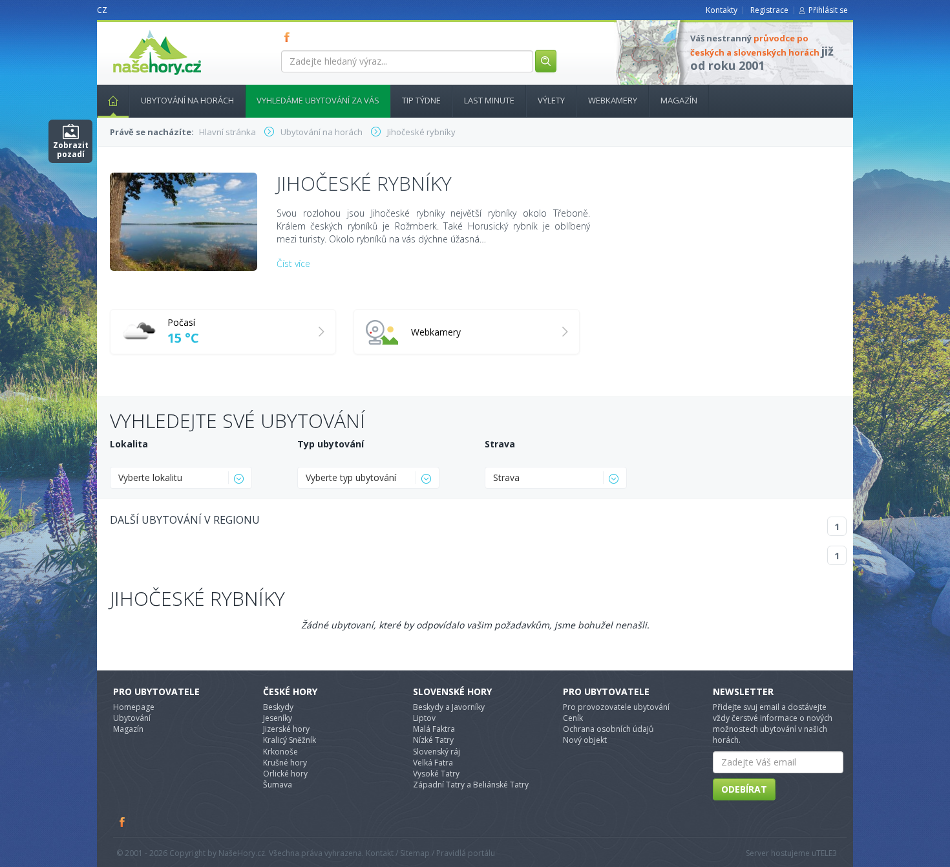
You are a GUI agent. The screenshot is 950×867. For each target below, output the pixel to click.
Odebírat (744, 789)
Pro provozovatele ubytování (616, 706)
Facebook (123, 822)
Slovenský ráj (436, 751)
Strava (500, 444)
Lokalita (129, 444)
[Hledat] (545, 61)
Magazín (678, 100)
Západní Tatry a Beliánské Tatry (471, 784)
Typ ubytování (330, 444)
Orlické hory (285, 773)
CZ (102, 10)
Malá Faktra (434, 728)
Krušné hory (285, 762)
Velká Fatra (433, 762)
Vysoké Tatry (436, 773)
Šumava (277, 784)
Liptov (424, 717)
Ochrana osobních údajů (608, 728)
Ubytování (132, 717)
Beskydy (278, 706)
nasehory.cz (134, 30)
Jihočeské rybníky (197, 598)
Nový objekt (585, 739)
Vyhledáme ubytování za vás (318, 100)
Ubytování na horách (187, 100)
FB (289, 37)
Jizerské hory (286, 728)
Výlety (551, 100)
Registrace (769, 10)
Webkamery (612, 100)
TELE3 (826, 853)
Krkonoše (280, 751)
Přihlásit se (828, 10)
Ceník (573, 717)
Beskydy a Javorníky (449, 706)
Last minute (489, 100)
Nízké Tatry (433, 739)
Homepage (133, 706)
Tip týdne (421, 100)
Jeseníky (277, 717)
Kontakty (721, 10)
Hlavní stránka (113, 101)
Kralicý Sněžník (289, 739)
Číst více (293, 263)
